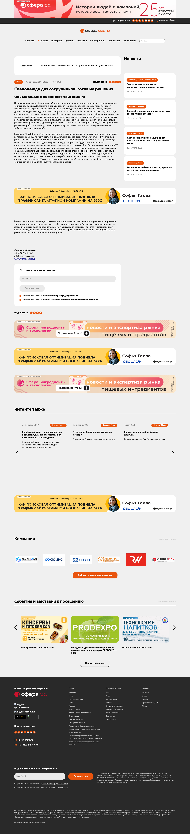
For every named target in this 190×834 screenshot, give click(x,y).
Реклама (82, 41)
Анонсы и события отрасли (80, 713)
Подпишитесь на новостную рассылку (35, 768)
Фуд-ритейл (110, 716)
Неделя (145, 699)
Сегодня (145, 693)
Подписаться (32, 288)
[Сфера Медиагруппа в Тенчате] (146, 21)
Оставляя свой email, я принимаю (50, 296)
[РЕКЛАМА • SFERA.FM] (95, 16)
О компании (129, 41)
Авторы (72, 706)
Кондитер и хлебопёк (114, 706)
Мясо (108, 693)
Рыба (108, 696)
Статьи (44, 41)
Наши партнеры (167, 539)
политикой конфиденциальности (55, 784)
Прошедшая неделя (150, 703)
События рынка (167, 602)
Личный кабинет (167, 20)
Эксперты (56, 41)
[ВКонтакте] (110, 82)
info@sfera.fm (25, 740)
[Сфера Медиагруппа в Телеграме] (143, 21)
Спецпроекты (74, 709)
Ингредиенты (111, 719)
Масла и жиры (111, 699)
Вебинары (114, 41)
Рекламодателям (76, 719)
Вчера (144, 696)
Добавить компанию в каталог (95, 575)
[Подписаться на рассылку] (149, 21)
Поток (71, 696)
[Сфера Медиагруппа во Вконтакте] (136, 21)
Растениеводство (113, 713)
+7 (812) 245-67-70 (28, 745)
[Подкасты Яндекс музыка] (152, 21)
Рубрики (69, 41)
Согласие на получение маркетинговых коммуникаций (73, 300)
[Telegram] (113, 82)
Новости (30, 41)
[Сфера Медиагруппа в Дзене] (133, 21)
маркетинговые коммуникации (55, 788)
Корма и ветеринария (114, 709)
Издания (72, 703)
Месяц (144, 706)
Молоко (109, 703)
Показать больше (95, 663)
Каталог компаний (76, 699)
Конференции (97, 41)
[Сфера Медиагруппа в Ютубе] (139, 21)
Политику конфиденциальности (63, 296)
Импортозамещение (77, 723)
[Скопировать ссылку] (116, 82)
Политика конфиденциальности (81, 726)
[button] (17, 453)
